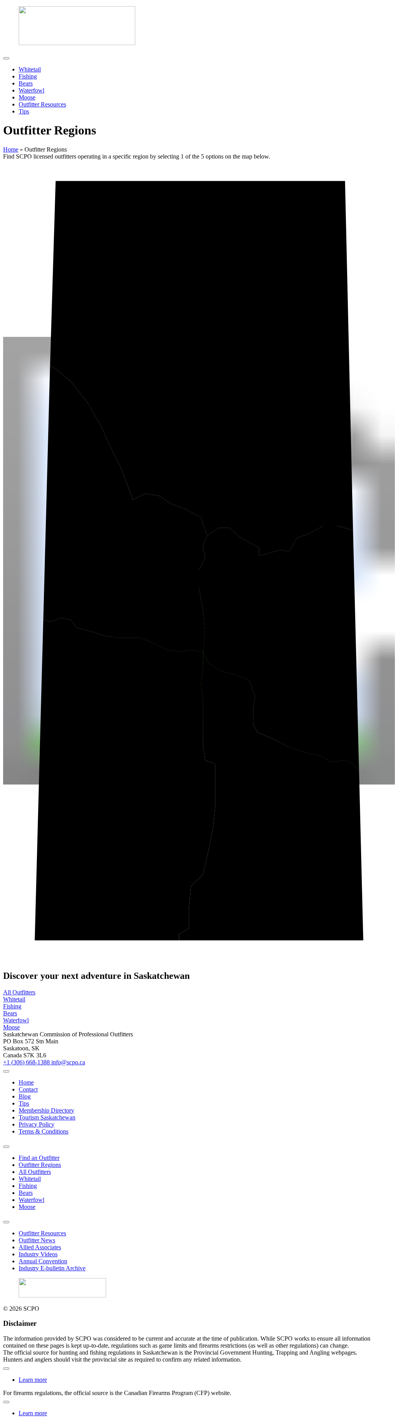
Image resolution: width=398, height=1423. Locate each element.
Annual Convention (43, 1261)
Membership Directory (46, 1110)
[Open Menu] (6, 58)
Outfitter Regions (40, 1164)
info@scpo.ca (68, 1062)
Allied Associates (40, 1247)
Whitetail (30, 69)
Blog (25, 1096)
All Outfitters (35, 1171)
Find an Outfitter (39, 1157)
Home (10, 149)
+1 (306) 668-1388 (27, 1062)
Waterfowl (31, 90)
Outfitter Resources (42, 104)
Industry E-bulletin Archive (52, 1268)
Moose (27, 97)
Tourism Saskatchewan (47, 1117)
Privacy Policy (36, 1124)
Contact (28, 1089)
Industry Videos (38, 1254)
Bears (26, 83)
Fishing (28, 76)
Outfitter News (37, 1240)
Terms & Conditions (43, 1131)
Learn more (33, 1379)
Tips (24, 111)
